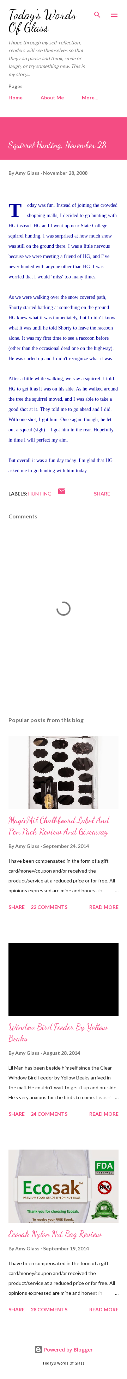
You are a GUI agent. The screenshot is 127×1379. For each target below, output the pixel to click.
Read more (104, 907)
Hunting (40, 494)
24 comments (49, 1114)
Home (15, 97)
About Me (52, 97)
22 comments (49, 907)
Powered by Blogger (68, 1349)
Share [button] (102, 494)
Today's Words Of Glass (42, 21)
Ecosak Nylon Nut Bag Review (54, 1234)
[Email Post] (62, 494)
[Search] (97, 12)
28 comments (49, 1309)
